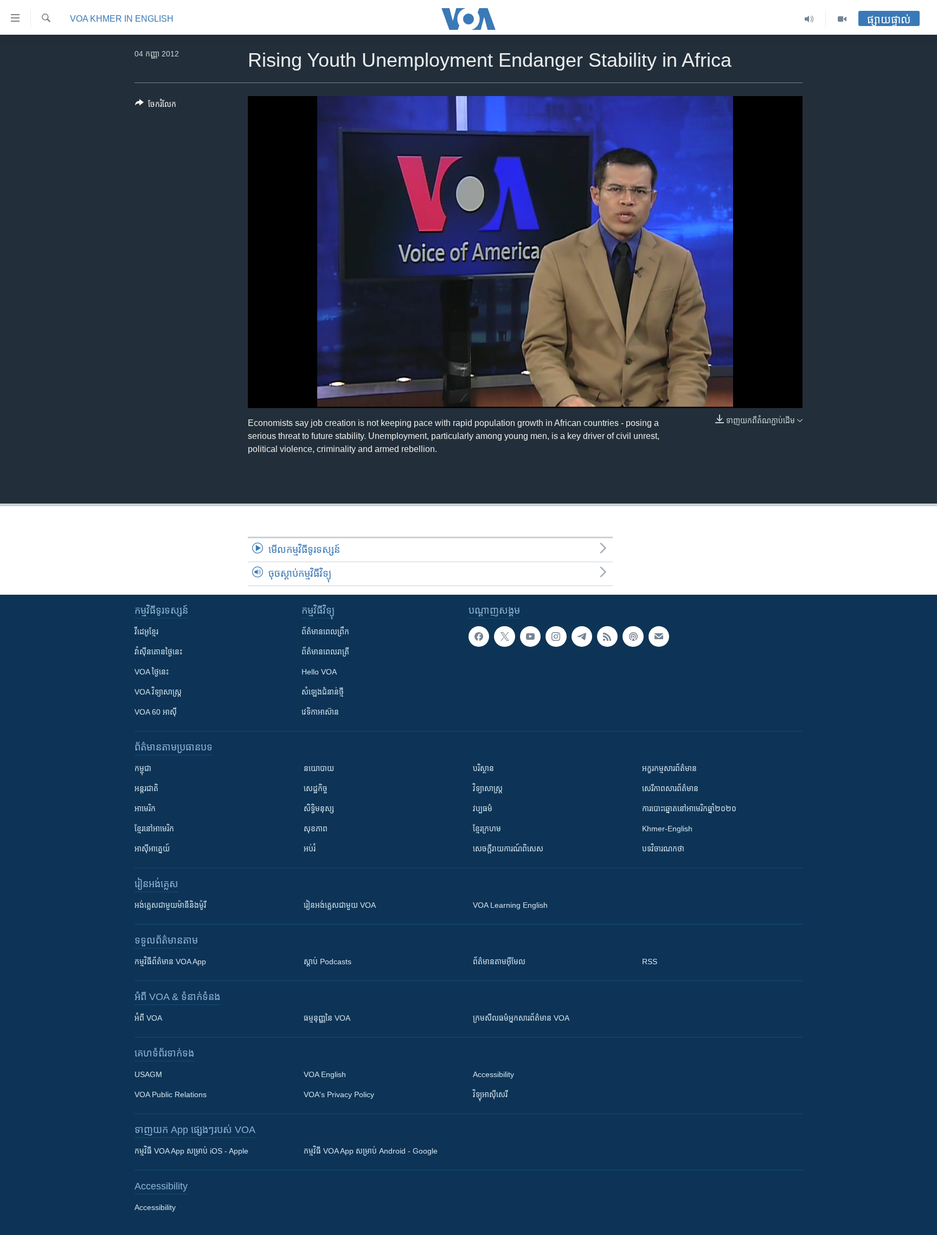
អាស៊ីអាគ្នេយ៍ (152, 848)
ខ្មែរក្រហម (487, 828)
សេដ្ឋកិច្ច (316, 788)
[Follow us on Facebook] (478, 636)
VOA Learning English (510, 905)
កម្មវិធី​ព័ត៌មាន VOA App (170, 961)
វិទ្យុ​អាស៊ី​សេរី (490, 1094)
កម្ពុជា (142, 768)
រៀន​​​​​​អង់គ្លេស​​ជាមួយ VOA (340, 905)
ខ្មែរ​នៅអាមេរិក (154, 828)
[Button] (155, 106)
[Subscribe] (659, 636)
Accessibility (493, 1074)
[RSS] (607, 636)
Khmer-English (667, 828)
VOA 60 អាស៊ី (155, 712)
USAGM (148, 1074)
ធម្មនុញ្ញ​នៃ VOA (327, 1018)
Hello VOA (319, 671)
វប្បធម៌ (482, 808)
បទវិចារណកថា (663, 848)
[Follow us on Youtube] (530, 636)
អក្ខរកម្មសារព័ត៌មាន (669, 768)
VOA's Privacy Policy (339, 1094)
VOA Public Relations (170, 1094)
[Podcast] (632, 636)
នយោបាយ (319, 768)
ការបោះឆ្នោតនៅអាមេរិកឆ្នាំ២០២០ (689, 808)
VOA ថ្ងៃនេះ (151, 671)
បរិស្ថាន (483, 768)
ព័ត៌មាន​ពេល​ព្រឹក (325, 631)
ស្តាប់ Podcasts (327, 961)
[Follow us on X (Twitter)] (504, 636)
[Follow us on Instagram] (555, 636)
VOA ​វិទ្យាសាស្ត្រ (158, 691)
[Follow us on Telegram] (582, 636)
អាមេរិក (145, 808)
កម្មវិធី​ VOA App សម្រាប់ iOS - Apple (191, 1151)
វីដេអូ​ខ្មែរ (146, 631)
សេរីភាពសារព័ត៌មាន (670, 788)
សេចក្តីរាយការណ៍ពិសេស (508, 848)
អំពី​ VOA (148, 1018)
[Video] (842, 19)
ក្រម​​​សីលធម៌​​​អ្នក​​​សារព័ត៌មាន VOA (521, 1018)
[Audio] (809, 19)
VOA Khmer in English (122, 18)
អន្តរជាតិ (146, 788)
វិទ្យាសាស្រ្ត (488, 788)
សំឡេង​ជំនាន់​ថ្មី (322, 691)
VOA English (325, 1074)
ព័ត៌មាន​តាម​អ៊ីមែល (499, 961)
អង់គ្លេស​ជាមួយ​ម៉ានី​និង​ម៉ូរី (170, 905)
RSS (649, 961)
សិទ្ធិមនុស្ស (319, 808)
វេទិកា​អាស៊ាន (320, 712)
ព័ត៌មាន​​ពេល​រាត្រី (325, 651)
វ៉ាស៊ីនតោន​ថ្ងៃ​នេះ (158, 651)
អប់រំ (310, 848)
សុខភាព (316, 828)
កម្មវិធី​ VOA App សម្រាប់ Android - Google (371, 1151)
